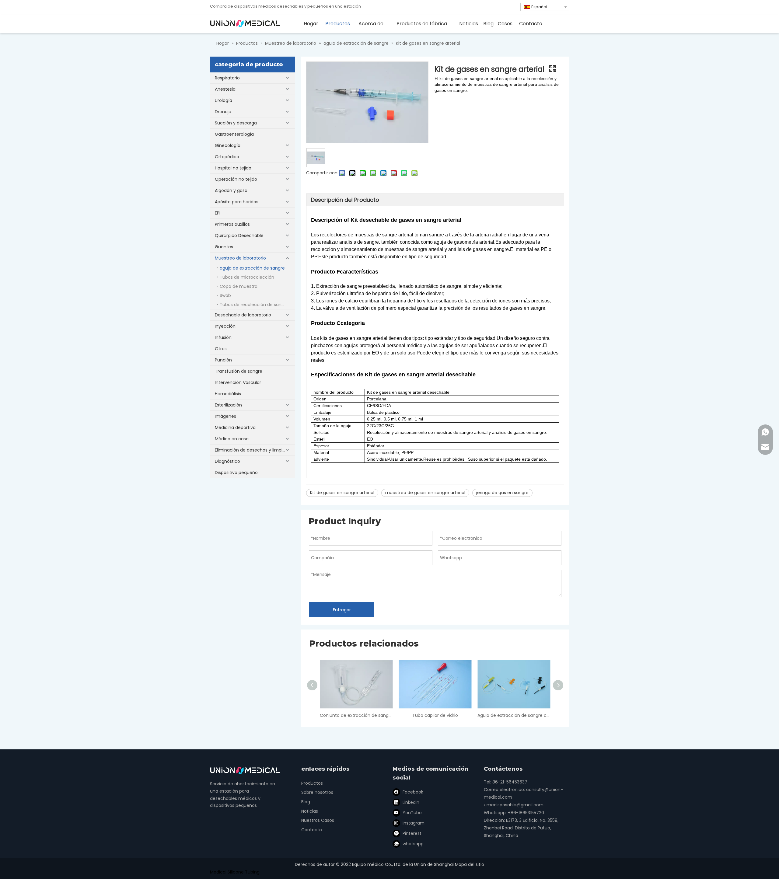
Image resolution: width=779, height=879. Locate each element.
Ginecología (227, 145)
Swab (225, 295)
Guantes (224, 247)
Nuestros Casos (317, 820)
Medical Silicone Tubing (235, 872)
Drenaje (223, 112)
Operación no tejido (236, 179)
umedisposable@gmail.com (513, 805)
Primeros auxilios (232, 224)
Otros (221, 349)
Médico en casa (232, 439)
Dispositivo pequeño (236, 472)
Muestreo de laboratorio (240, 258)
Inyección (225, 326)
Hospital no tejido (233, 168)
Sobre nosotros (317, 792)
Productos (312, 783)
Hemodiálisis (228, 394)
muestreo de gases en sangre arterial (425, 493)
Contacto (311, 830)
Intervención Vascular (238, 382)
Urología (223, 100)
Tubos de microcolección (247, 277)
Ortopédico (227, 157)
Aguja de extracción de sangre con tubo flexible (513, 715)
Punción (223, 360)
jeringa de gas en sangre (502, 493)
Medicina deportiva (235, 427)
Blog (305, 802)
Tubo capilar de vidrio (435, 715)
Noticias (309, 811)
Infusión (223, 337)
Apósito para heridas (236, 202)
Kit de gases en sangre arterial (342, 493)
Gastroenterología (234, 134)
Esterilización (228, 405)
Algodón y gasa (231, 190)
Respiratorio (227, 78)
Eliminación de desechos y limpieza (252, 450)
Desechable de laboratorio (243, 315)
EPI (217, 213)
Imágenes (225, 416)
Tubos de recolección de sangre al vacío (257, 305)
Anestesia (225, 89)
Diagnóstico (227, 461)
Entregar (342, 610)
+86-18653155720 (526, 813)
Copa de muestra (238, 286)
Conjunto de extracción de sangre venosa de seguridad (356, 715)
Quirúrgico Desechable (239, 235)
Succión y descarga (236, 123)
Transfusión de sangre (238, 371)
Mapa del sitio (469, 864)
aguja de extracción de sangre (252, 268)
